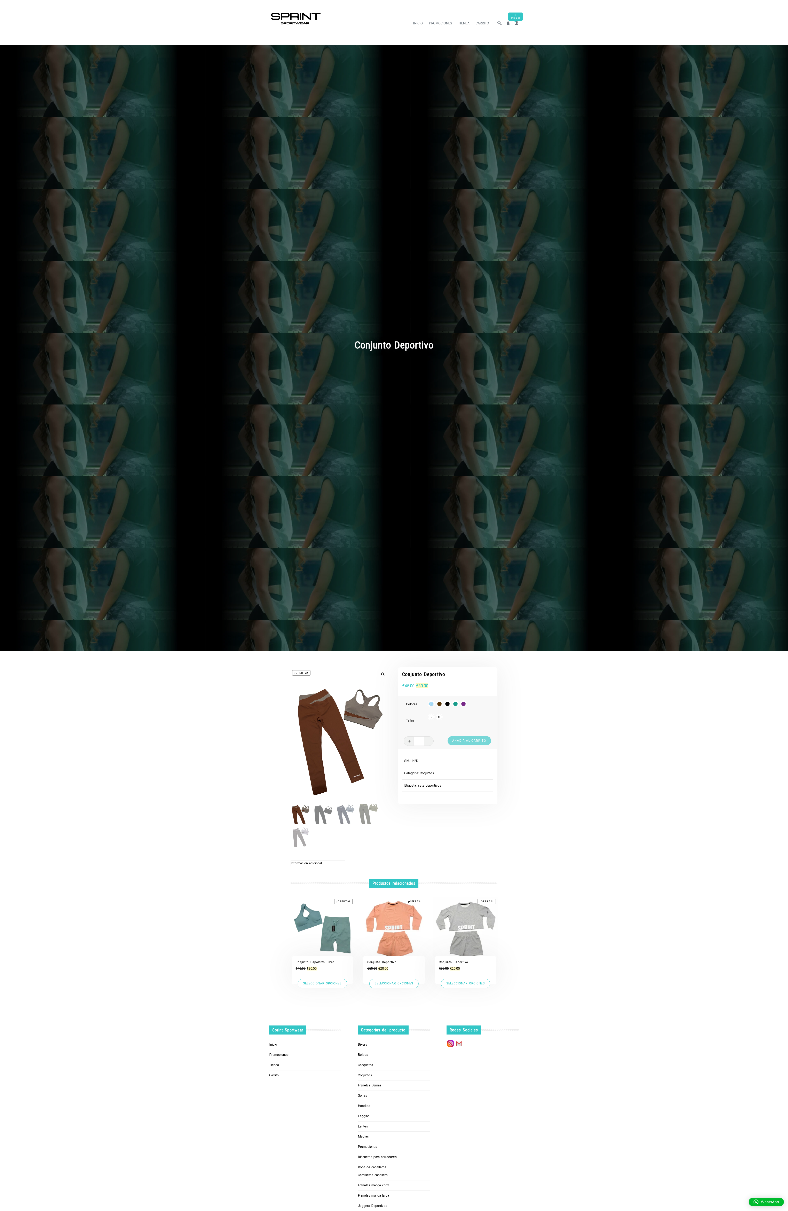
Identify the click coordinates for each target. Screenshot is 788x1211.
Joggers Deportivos (372, 1206)
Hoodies (364, 1106)
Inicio (418, 23)
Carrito (482, 23)
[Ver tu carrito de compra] (508, 23)
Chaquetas (365, 1065)
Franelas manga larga (373, 1195)
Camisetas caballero (373, 1175)
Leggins (364, 1116)
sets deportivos (429, 785)
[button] (383, 674)
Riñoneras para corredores (377, 1157)
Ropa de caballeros (372, 1167)
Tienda (464, 23)
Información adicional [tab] (306, 863)
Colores (411, 704)
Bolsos (363, 1055)
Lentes (363, 1126)
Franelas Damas (369, 1085)
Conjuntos (427, 773)
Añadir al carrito (469, 740)
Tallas (410, 720)
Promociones (440, 23)
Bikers (362, 1044)
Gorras (362, 1096)
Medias (363, 1136)
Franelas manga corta (373, 1185)
